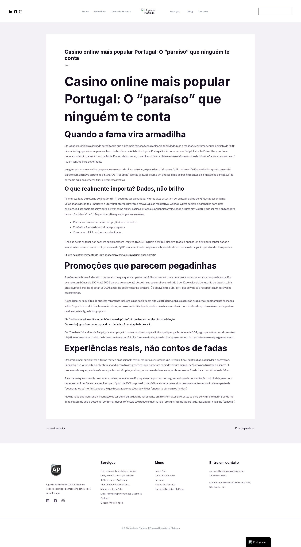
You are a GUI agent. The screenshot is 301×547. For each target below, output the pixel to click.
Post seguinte (245, 428)
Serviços (175, 11)
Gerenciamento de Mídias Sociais (118, 470)
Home (85, 11)
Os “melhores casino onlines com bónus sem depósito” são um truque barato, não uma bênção (120, 319)
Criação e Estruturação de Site (117, 475)
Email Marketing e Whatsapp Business (121, 493)
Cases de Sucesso (121, 11)
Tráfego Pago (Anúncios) (114, 479)
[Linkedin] (10, 11)
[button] (275, 11)
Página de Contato (165, 484)
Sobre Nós (100, 11)
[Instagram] (20, 11)
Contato (203, 11)
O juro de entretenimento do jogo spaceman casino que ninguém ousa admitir (110, 254)
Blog (190, 11)
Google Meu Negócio (112, 502)
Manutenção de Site (111, 489)
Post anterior (55, 428)
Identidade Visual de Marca (115, 484)
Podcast (105, 498)
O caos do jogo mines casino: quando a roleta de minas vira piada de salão (108, 324)
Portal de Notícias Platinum (169, 489)
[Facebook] (15, 11)
